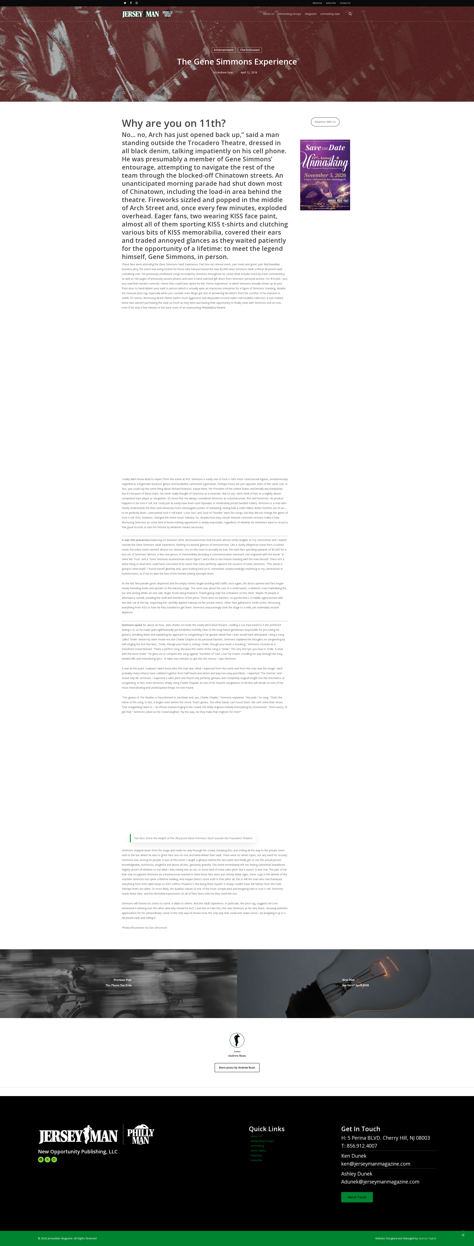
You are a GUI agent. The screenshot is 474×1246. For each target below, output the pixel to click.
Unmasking (257, 1145)
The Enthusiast (250, 50)
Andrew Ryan (225, 72)
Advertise (256, 1155)
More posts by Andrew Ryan (237, 1067)
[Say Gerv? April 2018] (355, 983)
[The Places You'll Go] (118, 983)
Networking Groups (262, 1141)
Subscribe (256, 1160)
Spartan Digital (427, 1238)
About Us (256, 1136)
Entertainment (223, 50)
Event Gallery (258, 1150)
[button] (357, 1197)
